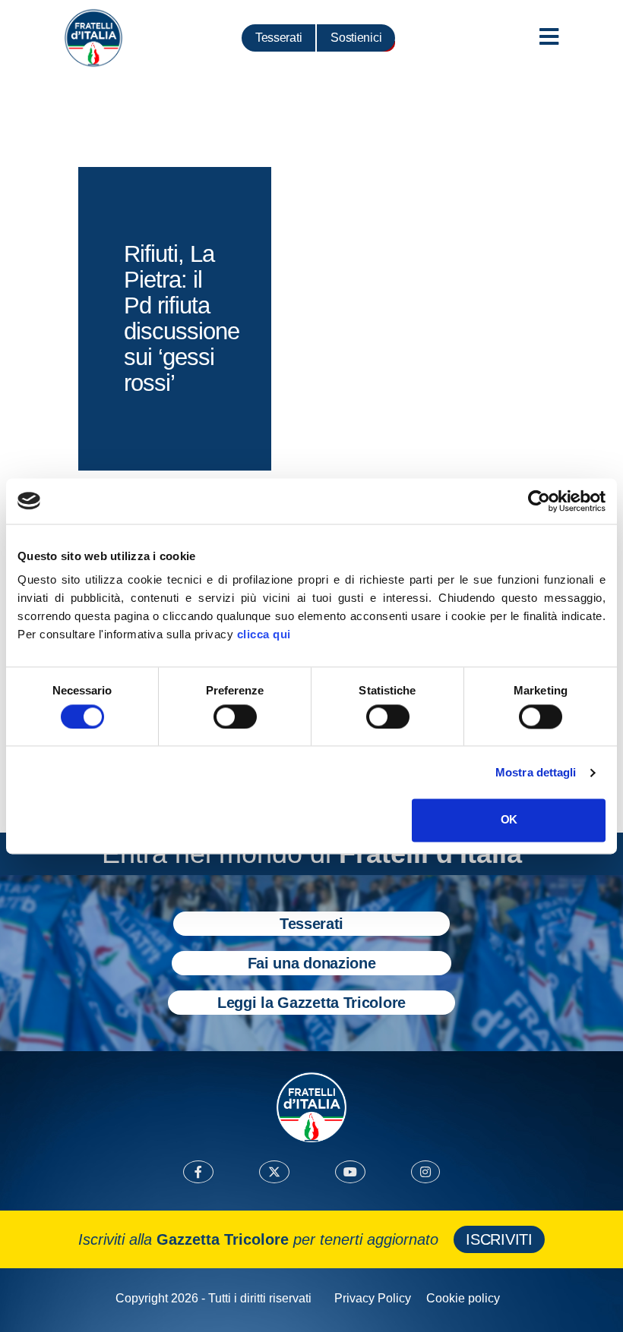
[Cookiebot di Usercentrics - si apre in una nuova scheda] (539, 501)
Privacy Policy (372, 1298)
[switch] (235, 716)
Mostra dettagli (536, 772)
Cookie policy (463, 1298)
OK (509, 820)
